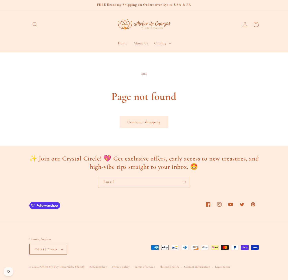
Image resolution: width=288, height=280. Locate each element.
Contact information (197, 266)
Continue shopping (143, 122)
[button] (35, 24)
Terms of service (144, 266)
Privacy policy (121, 266)
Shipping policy (169, 266)
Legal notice (223, 266)
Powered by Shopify (72, 266)
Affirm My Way (49, 266)
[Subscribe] (184, 182)
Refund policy (98, 266)
